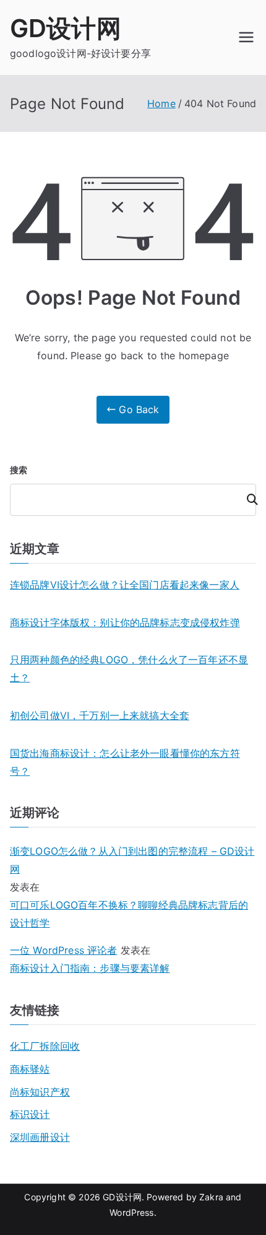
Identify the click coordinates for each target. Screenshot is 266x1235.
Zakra (211, 1197)
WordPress (131, 1212)
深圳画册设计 (40, 1137)
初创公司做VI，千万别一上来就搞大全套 (99, 715)
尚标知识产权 (40, 1092)
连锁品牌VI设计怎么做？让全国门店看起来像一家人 (124, 584)
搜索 (18, 470)
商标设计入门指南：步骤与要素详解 (90, 968)
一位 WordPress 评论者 (64, 950)
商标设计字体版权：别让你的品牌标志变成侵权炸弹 (125, 622)
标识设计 (30, 1114)
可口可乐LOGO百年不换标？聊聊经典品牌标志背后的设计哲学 (129, 914)
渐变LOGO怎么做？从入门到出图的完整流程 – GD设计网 (132, 860)
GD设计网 (65, 28)
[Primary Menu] (246, 37)
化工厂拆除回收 (45, 1046)
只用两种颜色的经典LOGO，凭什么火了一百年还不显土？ (129, 668)
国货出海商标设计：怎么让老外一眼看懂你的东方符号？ (125, 762)
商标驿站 (30, 1069)
